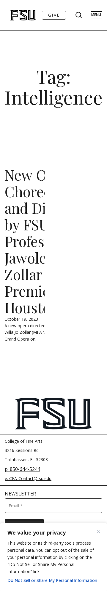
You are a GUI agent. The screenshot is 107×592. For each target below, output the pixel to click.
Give (54, 15)
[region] (53, 557)
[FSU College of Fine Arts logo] (15, 15)
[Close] (100, 531)
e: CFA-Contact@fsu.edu (28, 478)
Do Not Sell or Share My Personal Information (52, 580)
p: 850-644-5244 (22, 469)
